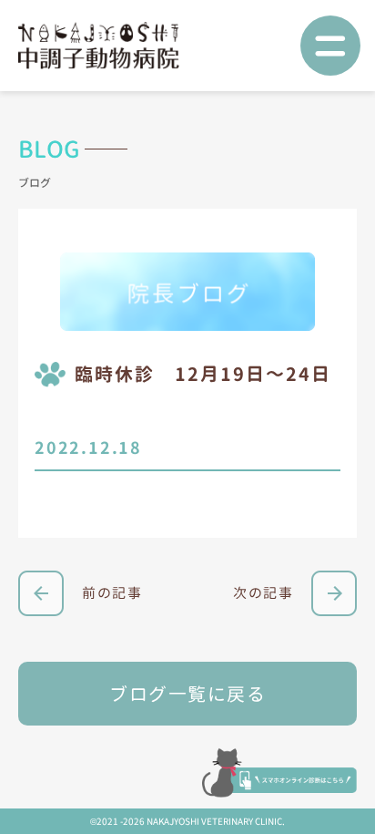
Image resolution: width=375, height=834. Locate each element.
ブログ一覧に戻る (187, 693)
